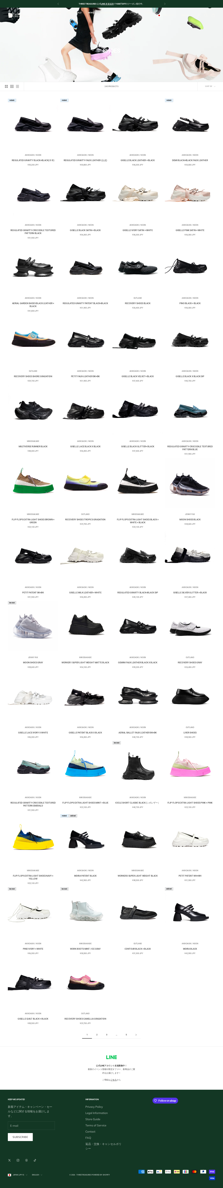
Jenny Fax (190, 514)
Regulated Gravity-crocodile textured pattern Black (33, 231)
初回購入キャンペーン (127, 12)
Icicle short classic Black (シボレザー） (137, 802)
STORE (147, 12)
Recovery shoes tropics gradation (85, 519)
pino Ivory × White (33, 948)
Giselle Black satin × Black (85, 230)
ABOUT (39, 18)
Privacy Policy (94, 1106)
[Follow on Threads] (26, 1160)
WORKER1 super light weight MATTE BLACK (85, 662)
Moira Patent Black (85, 875)
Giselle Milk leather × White (85, 592)
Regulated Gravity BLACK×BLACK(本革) (33, 160)
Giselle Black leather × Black (138, 160)
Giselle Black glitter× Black (137, 446)
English (185, 15)
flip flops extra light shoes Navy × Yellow (33, 877)
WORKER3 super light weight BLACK (138, 875)
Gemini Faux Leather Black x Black (137, 662)
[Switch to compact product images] (17, 86)
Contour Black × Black (138, 948)
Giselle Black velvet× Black (138, 376)
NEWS (90, 12)
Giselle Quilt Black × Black (33, 1018)
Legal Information (96, 1113)
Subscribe (20, 1137)
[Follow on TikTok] (35, 1160)
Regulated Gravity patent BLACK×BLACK (85, 303)
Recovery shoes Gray (190, 662)
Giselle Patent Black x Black (85, 732)
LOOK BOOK (105, 12)
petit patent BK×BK (33, 592)
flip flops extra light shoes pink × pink (190, 802)
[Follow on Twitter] (9, 1160)
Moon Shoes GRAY (33, 662)
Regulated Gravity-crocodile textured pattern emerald (33, 804)
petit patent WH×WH (190, 875)
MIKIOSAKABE (33, 441)
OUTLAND (138, 298)
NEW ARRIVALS (74, 12)
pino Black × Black (189, 303)
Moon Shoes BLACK (189, 519)
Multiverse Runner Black (33, 446)
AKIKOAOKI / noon (33, 155)
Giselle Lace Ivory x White (33, 732)
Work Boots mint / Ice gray (85, 948)
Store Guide (92, 1119)
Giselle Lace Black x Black (85, 446)
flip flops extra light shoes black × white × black (138, 521)
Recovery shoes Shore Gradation (33, 376)
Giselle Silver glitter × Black (190, 592)
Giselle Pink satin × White (190, 230)
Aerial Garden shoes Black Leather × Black (33, 305)
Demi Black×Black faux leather (190, 160)
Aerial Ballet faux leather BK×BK (138, 732)
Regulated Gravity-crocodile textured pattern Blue (190, 448)
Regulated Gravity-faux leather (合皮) (85, 160)
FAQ (51, 18)
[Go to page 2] (136, 1034)
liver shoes (190, 732)
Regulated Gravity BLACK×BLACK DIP (137, 592)
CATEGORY (56, 12)
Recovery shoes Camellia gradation (85, 1018)
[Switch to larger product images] (6, 86)
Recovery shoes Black (138, 303)
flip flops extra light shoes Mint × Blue (85, 802)
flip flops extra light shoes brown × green (33, 521)
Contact (90, 1131)
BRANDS (40, 12)
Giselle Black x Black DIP (190, 376)
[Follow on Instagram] (18, 1160)
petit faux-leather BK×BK (85, 376)
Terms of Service (95, 1125)
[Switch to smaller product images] (11, 86)
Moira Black (190, 948)
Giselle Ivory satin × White (138, 230)
